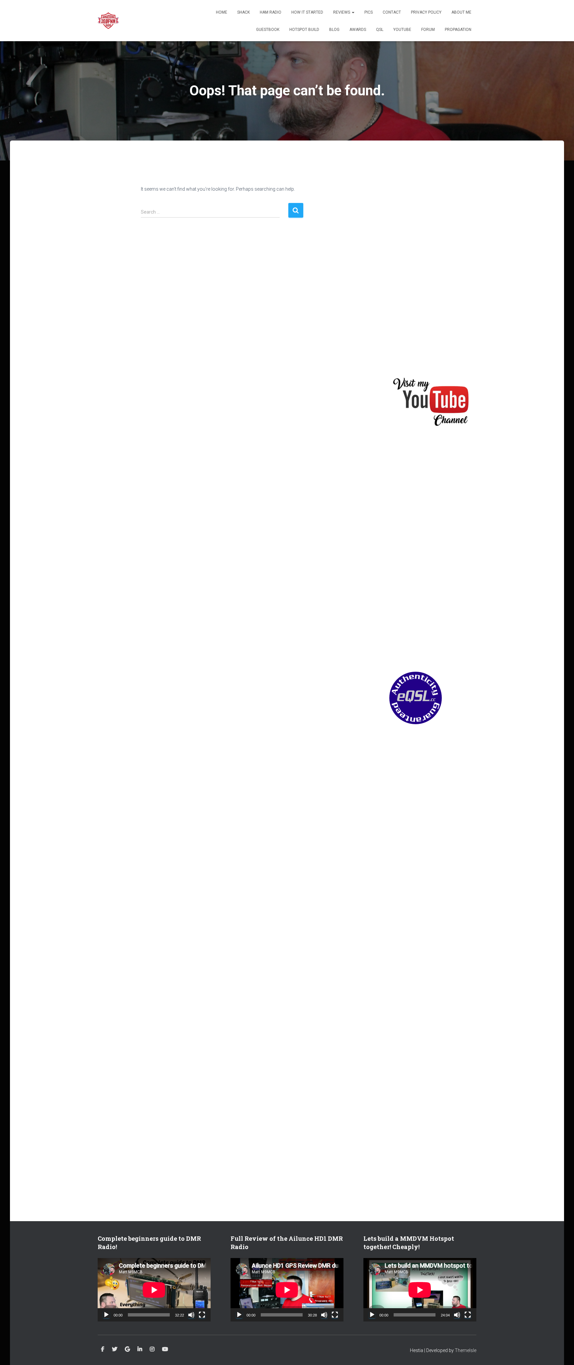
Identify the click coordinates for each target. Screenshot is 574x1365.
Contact (392, 12)
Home (221, 12)
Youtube (165, 1349)
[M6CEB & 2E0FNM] (108, 20)
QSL (379, 29)
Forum (428, 29)
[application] (154, 1289)
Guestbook (267, 29)
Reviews (342, 12)
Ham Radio (270, 12)
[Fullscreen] (202, 1315)
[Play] (106, 1315)
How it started (307, 12)
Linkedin (139, 1349)
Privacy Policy (426, 12)
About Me (461, 12)
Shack (243, 12)
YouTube (402, 29)
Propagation (458, 29)
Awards (357, 29)
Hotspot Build (304, 29)
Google (127, 1349)
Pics (368, 12)
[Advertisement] (433, 261)
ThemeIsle (465, 1350)
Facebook (103, 1349)
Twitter (115, 1349)
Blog (334, 29)
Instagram (152, 1349)
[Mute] (191, 1315)
